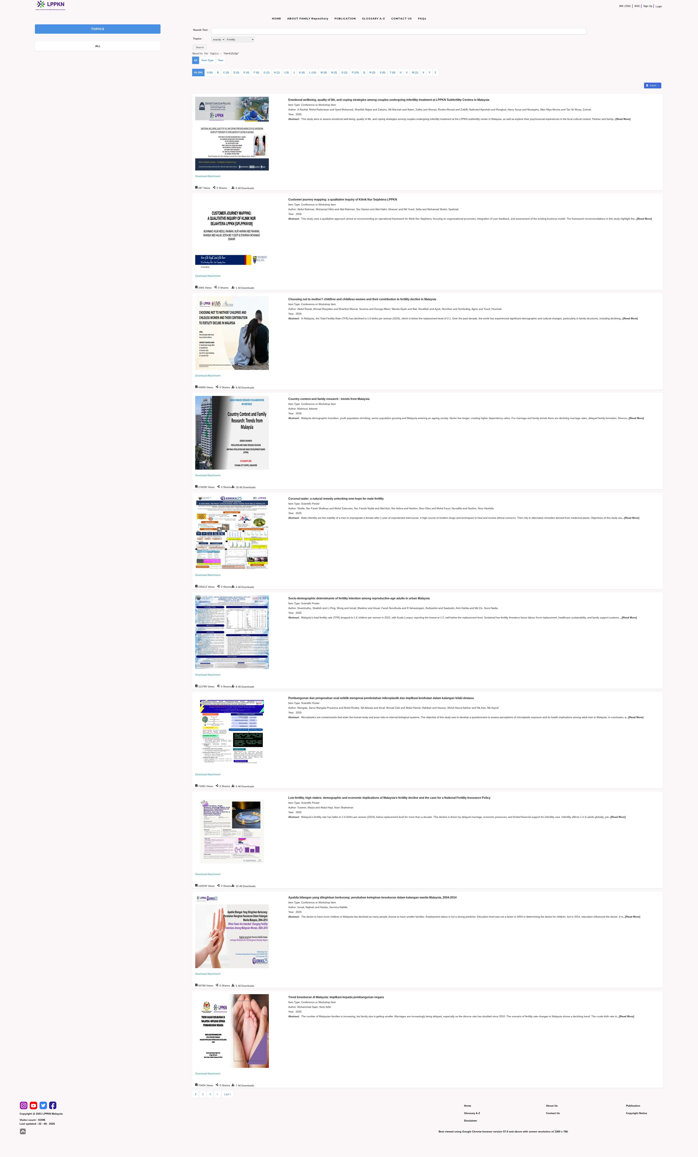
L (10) (312, 72)
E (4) (246, 72)
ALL (98, 46)
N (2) (334, 72)
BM (621, 6)
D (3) (236, 72)
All (195, 60)
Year (220, 60)
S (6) (382, 72)
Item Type (208, 60)
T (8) (392, 72)
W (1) (415, 72)
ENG (628, 6)
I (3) (286, 72)
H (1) (277, 72)
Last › (227, 1094)
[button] (200, 47)
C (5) (226, 72)
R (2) (372, 72)
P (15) (355, 72)
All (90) (198, 72)
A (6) (210, 72)
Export (653, 85)
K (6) (302, 72)
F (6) (256, 72)
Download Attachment (207, 176)
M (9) (324, 72)
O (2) (344, 72)
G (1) (267, 72)
